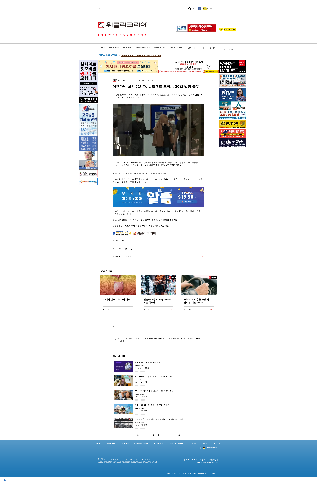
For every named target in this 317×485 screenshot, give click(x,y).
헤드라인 (124, 240)
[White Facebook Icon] (200, 448)
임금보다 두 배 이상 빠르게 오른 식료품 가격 (157, 301)
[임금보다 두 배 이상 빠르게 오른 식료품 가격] (158, 285)
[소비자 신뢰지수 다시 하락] (118, 285)
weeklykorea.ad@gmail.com (207, 462)
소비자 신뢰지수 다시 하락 (116, 299)
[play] (240, 117)
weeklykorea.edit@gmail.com (200, 460)
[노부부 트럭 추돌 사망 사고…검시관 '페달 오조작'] (199, 285)
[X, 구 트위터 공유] (120, 249)
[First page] (137, 435)
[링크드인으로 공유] (126, 249)
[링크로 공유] (132, 249)
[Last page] (179, 435)
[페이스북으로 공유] (114, 249)
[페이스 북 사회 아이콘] (199, 8)
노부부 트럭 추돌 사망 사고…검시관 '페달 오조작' (198, 301)
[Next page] (174, 435)
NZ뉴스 (116, 240)
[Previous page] (143, 435)
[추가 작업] (202, 80)
